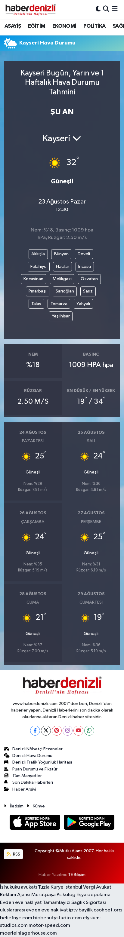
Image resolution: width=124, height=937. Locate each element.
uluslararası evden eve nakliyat (34, 910)
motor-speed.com (49, 925)
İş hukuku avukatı (18, 887)
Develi (84, 254)
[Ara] (106, 9)
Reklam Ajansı (15, 894)
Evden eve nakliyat (21, 902)
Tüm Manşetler (27, 775)
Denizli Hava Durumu (32, 755)
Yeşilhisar (61, 316)
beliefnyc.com (16, 917)
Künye (39, 806)
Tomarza (59, 304)
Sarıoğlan (65, 291)
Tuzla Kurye (51, 887)
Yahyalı (83, 304)
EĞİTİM (36, 26)
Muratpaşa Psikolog (53, 894)
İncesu (84, 266)
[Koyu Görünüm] (98, 9)
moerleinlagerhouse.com (28, 933)
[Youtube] (78, 731)
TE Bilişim (76, 874)
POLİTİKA (94, 26)
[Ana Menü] (115, 9)
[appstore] (35, 823)
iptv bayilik (81, 910)
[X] (46, 731)
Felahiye (38, 266)
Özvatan (89, 279)
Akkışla (38, 254)
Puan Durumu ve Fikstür (34, 769)
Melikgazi (62, 279)
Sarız (88, 291)
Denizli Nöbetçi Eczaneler (37, 749)
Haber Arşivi (24, 789)
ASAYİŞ (13, 26)
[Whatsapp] (89, 731)
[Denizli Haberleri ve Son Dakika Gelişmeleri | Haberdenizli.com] (30, 9)
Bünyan (61, 254)
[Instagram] (68, 731)
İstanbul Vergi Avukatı (88, 887)
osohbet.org (108, 910)
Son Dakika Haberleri (32, 782)
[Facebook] (35, 731)
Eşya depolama (93, 894)
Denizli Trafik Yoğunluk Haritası (42, 762)
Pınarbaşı (37, 291)
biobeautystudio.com (57, 917)
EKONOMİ (64, 26)
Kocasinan (33, 279)
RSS (16, 854)
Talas (36, 304)
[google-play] (89, 823)
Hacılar (62, 266)
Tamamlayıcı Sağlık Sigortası (74, 902)
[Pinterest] (57, 731)
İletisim (16, 806)
